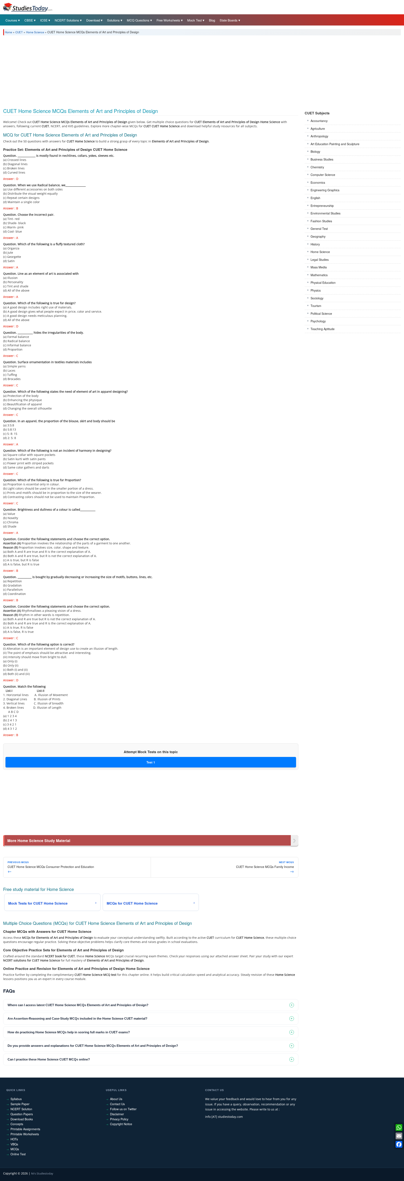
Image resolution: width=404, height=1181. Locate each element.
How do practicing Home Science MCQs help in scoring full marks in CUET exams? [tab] (69, 1032)
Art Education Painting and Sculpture (335, 144)
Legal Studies (320, 259)
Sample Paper (20, 1104)
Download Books (22, 1119)
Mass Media (319, 267)
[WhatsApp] (399, 1127)
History (315, 244)
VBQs (14, 1144)
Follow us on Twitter (123, 1109)
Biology (315, 151)
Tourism (316, 306)
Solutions (113, 20)
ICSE (44, 20)
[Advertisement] (129, 70)
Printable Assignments (25, 1129)
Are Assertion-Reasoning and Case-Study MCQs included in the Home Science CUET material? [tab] (77, 1018)
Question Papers (22, 1114)
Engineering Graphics (325, 190)
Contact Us (117, 1104)
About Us (116, 1099)
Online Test (18, 1154)
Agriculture (318, 128)
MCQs (15, 1149)
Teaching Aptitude (323, 329)
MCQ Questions (138, 20)
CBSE (28, 20)
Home (8, 32)
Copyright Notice (121, 1124)
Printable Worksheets (25, 1134)
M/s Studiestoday (42, 1173)
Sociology (317, 298)
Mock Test (194, 20)
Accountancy (319, 121)
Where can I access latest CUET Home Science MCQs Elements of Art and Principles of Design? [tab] (78, 1005)
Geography (318, 236)
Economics (318, 182)
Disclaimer (117, 1114)
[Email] (399, 1136)
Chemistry (317, 167)
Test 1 (150, 762)
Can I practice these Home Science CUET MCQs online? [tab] (49, 1059)
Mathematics (319, 275)
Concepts (17, 1124)
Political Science (321, 313)
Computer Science (323, 175)
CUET (19, 32)
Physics (316, 290)
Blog (212, 20)
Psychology (318, 321)
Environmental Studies (325, 213)
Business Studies (322, 159)
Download (93, 20)
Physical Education (323, 282)
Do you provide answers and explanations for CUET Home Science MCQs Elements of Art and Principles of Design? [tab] (93, 1045)
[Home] (27, 7)
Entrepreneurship (322, 206)
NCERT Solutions (67, 20)
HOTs (14, 1139)
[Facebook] (399, 1144)
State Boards (229, 20)
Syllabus (16, 1099)
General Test (319, 228)
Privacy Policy (119, 1119)
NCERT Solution (21, 1109)
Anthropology (319, 136)
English (315, 198)
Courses (11, 20)
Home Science (35, 32)
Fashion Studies (321, 221)
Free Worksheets (168, 20)
